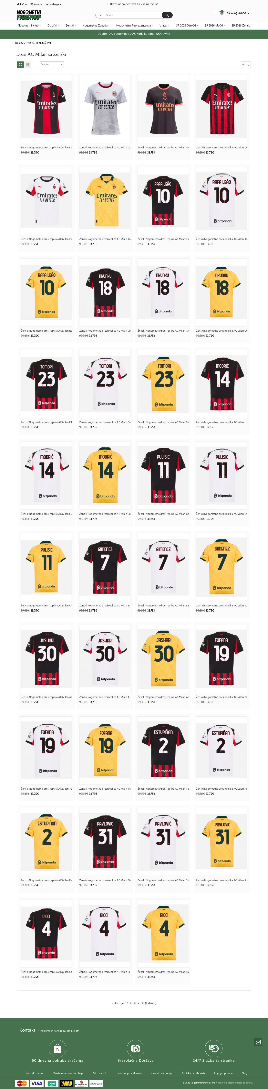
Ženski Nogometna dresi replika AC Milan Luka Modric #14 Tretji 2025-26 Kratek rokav (105, 514)
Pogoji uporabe (223, 1073)
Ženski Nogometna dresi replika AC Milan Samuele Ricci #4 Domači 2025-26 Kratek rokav (46, 972)
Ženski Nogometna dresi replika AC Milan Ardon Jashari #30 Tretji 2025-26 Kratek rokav (163, 697)
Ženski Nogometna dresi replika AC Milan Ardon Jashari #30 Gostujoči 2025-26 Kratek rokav (105, 697)
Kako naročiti (100, 1073)
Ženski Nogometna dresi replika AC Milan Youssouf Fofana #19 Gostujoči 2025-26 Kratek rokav (46, 789)
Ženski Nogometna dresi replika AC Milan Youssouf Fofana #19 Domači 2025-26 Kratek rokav (221, 697)
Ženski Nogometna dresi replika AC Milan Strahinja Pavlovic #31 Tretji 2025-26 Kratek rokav (221, 880)
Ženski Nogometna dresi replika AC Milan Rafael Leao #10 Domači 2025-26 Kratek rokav (163, 239)
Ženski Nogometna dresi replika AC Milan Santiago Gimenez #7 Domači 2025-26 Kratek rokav (105, 606)
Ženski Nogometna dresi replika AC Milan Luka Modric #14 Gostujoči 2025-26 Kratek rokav (46, 514)
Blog (244, 1073)
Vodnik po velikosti (130, 1073)
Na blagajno (56, 4)
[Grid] (20, 64)
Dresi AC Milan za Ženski (39, 43)
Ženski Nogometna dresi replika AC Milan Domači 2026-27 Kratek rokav (46, 148)
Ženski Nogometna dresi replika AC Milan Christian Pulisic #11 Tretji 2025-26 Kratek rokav (46, 606)
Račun (23, 4)
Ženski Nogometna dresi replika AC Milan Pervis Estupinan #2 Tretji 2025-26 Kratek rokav (46, 880)
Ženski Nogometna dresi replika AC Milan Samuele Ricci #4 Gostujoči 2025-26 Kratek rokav (105, 972)
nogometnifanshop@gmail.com (60, 1031)
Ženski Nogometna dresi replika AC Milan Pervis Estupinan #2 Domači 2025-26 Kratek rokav (163, 789)
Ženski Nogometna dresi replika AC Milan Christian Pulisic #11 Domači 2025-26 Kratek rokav (163, 514)
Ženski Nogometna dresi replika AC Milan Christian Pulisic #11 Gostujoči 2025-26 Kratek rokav (221, 514)
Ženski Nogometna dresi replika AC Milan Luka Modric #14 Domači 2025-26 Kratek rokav (221, 422)
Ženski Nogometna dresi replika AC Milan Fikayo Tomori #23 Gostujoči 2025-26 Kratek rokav (105, 422)
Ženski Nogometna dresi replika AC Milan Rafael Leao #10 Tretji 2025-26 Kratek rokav (46, 331)
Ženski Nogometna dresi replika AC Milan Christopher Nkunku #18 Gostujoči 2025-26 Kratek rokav (163, 331)
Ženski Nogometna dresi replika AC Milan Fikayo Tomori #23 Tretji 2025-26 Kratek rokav (163, 422)
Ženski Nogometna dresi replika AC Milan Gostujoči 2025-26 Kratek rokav (46, 239)
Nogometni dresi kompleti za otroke (234, 1083)
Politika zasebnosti (193, 1073)
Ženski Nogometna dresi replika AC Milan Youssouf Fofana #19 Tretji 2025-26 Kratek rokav (105, 789)
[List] (28, 64)
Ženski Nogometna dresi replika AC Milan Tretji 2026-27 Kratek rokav (163, 148)
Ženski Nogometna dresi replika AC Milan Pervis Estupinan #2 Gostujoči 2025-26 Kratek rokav (221, 789)
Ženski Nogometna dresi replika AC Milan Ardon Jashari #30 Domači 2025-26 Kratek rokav (46, 697)
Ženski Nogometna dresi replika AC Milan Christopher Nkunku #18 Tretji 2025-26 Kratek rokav (221, 331)
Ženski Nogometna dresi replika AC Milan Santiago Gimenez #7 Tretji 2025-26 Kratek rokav (221, 606)
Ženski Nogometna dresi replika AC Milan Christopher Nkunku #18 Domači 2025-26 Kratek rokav (105, 331)
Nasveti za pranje (161, 1073)
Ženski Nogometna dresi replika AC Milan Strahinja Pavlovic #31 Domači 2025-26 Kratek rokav (105, 880)
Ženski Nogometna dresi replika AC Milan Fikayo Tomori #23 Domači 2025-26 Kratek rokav (46, 422)
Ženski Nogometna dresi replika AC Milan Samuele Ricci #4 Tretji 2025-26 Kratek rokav (163, 972)
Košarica (38, 4)
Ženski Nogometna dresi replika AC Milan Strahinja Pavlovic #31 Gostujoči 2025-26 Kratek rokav (163, 880)
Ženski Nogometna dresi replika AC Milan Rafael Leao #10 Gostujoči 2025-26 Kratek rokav (221, 239)
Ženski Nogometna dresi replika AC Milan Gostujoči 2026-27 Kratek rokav (105, 148)
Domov (19, 43)
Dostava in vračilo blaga (68, 1073)
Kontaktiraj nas (35, 1073)
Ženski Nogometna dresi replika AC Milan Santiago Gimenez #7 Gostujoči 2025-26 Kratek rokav (163, 606)
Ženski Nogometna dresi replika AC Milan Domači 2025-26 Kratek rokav (221, 148)
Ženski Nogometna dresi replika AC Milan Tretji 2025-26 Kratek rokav (105, 239)
